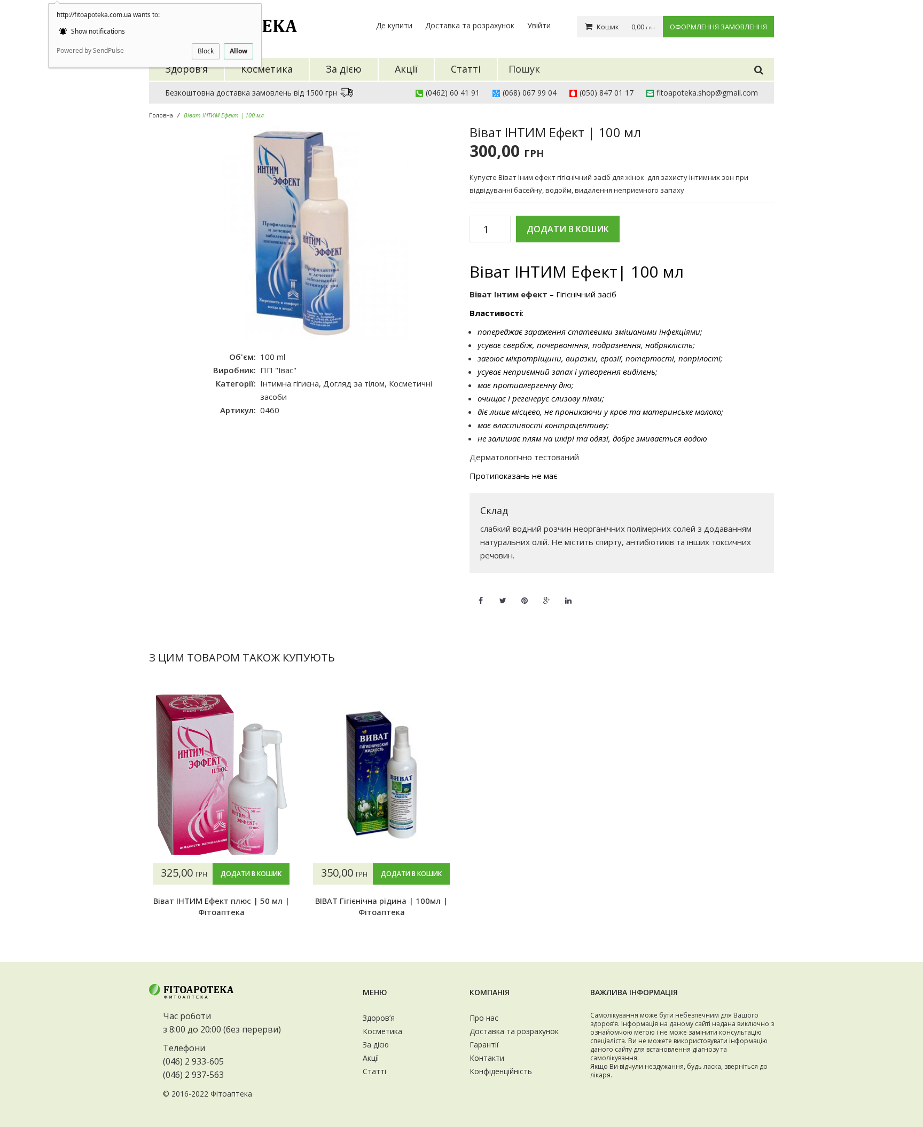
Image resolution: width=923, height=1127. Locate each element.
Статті (374, 1071)
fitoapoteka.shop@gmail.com (707, 93)
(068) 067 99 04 (530, 93)
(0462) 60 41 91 (453, 93)
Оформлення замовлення (718, 26)
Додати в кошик (568, 229)
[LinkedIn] (568, 594)
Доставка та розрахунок (469, 25)
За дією (376, 1044)
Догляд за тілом (354, 383)
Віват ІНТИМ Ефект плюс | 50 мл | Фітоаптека (221, 906)
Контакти (487, 1058)
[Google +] (546, 594)
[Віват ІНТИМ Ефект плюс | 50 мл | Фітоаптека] (221, 775)
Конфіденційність (501, 1071)
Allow (238, 51)
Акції (371, 1058)
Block (206, 51)
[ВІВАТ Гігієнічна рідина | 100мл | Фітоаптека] (381, 775)
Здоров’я (379, 1018)
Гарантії (484, 1044)
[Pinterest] (524, 594)
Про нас (484, 1018)
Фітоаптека (231, 1094)
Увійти (539, 25)
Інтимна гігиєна (289, 383)
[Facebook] (480, 594)
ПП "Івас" (278, 370)
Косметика (382, 1031)
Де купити (394, 25)
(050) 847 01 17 (606, 93)
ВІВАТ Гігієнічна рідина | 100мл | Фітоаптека (381, 906)
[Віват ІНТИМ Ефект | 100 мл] (301, 233)
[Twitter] (502, 594)
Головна (161, 115)
